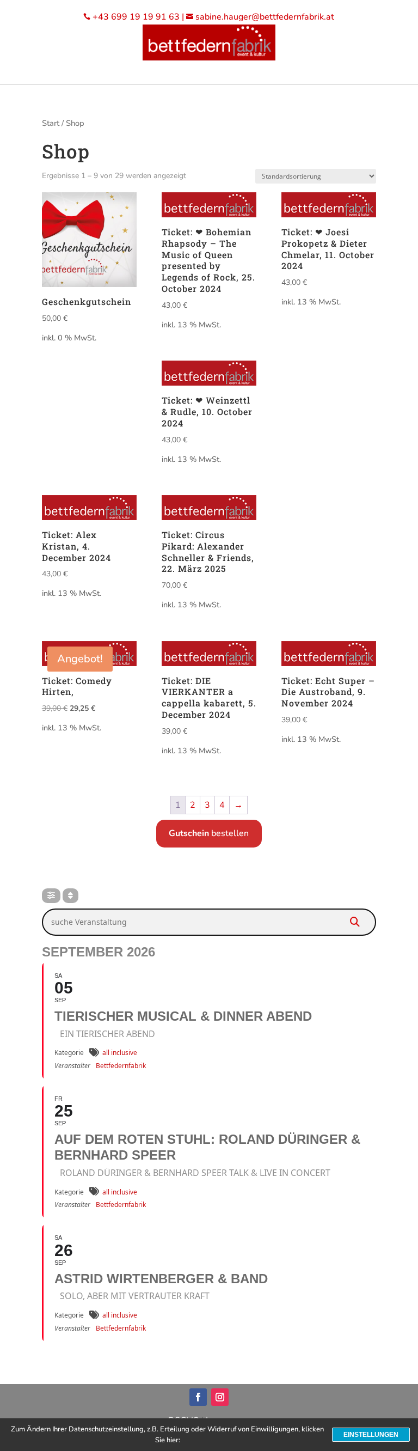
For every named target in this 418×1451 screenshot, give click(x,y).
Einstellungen (370, 1434)
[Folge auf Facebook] (198, 1397)
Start (50, 123)
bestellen (209, 833)
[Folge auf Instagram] (220, 1397)
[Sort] (70, 895)
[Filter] (51, 895)
